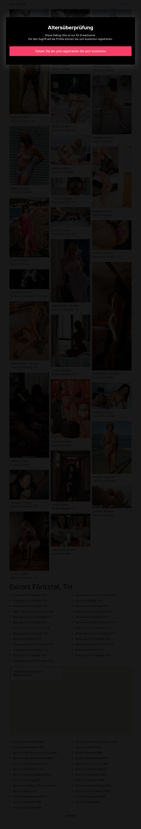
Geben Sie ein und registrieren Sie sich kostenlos (70, 51)
